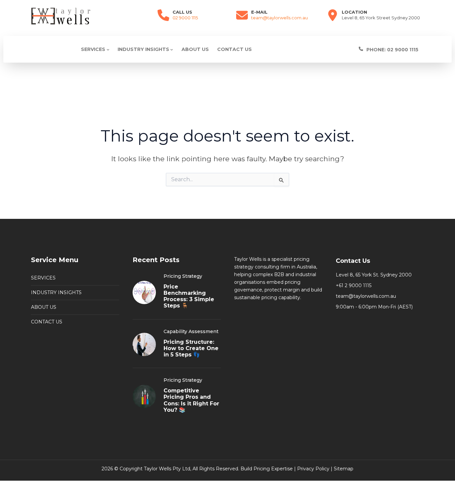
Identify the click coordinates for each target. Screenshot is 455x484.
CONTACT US (46, 322)
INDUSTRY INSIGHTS (56, 292)
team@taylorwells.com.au (279, 17)
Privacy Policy (313, 469)
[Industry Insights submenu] (171, 49)
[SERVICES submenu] (108, 49)
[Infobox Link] (398, 49)
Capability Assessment (191, 331)
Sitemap (343, 469)
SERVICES (43, 278)
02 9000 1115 (185, 17)
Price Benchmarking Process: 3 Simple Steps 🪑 (189, 296)
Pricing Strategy (183, 276)
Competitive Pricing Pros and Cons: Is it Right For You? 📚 (191, 400)
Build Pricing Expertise (266, 469)
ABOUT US (43, 307)
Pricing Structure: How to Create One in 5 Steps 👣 (191, 348)
